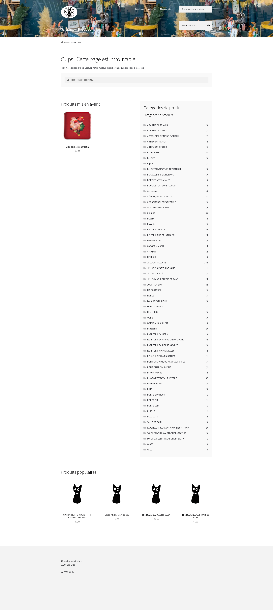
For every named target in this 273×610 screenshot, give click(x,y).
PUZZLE (151, 411)
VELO (149, 449)
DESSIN (150, 218)
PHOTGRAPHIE (154, 372)
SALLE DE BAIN (154, 422)
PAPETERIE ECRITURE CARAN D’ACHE (165, 339)
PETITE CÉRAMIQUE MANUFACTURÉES (166, 361)
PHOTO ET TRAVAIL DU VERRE (162, 378)
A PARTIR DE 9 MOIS (157, 130)
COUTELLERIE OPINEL (158, 207)
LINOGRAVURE (154, 290)
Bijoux (150, 163)
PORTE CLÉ (152, 400)
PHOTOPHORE (154, 383)
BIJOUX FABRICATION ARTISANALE (164, 169)
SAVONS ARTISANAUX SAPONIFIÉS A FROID (168, 427)
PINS (149, 389)
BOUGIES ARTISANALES (158, 180)
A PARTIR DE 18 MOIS (157, 125)
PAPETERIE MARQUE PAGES (160, 350)
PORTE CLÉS (153, 405)
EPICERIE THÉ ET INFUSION (161, 235)
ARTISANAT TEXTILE (157, 147)
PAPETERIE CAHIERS (157, 334)
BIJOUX (151, 158)
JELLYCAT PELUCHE (156, 262)
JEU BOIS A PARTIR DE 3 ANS (161, 268)
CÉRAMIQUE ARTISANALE (159, 196)
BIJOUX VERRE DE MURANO (160, 174)
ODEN (150, 317)
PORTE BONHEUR (156, 394)
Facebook (139, 9)
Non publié (152, 312)
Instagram (152, 9)
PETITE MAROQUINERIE (159, 367)
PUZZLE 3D (152, 416)
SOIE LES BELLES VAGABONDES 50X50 (165, 438)
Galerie (66, 29)
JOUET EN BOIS (155, 284)
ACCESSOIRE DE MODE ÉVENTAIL (163, 136)
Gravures (151, 251)
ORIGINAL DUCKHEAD (157, 323)
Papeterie (152, 328)
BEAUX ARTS (153, 152)
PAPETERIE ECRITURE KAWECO (162, 345)
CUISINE (151, 213)
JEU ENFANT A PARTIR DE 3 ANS (162, 279)
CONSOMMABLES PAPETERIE (161, 202)
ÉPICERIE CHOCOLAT (157, 229)
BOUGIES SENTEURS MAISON (161, 185)
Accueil (67, 42)
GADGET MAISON (155, 246)
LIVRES (150, 295)
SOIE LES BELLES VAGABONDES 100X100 (166, 433)
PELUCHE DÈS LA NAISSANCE (161, 356)
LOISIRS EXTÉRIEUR (157, 301)
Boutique (84, 29)
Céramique (152, 191)
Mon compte (165, 9)
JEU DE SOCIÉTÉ (155, 273)
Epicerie (151, 224)
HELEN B (151, 257)
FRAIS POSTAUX (155, 240)
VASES (150, 444)
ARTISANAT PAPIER (156, 141)
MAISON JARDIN (155, 306)
